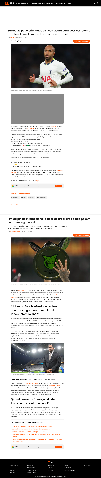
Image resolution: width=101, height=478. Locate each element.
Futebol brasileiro (15, 197)
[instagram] (97, 3)
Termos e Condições (68, 467)
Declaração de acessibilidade (31, 471)
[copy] (21, 41)
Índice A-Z (51, 470)
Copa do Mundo (35, 3)
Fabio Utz (13, 38)
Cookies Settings (70, 470)
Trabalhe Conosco (12, 471)
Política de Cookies (51, 467)
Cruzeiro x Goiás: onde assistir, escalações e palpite (28, 432)
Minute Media (87, 466)
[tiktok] (94, 3)
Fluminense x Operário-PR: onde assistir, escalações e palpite (32, 426)
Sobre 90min (14, 466)
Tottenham (23, 197)
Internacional (31, 197)
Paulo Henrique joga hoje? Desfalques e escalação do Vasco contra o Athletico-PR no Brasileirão (37, 440)
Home (12, 205)
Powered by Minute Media (45, 476)
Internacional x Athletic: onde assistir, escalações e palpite (31, 429)
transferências (23, 290)
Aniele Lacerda (15, 231)
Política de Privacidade (31, 467)
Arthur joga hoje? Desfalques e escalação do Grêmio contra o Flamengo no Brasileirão (36, 435)
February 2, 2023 (46, 146)
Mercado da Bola (47, 3)
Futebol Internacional (41, 197)
